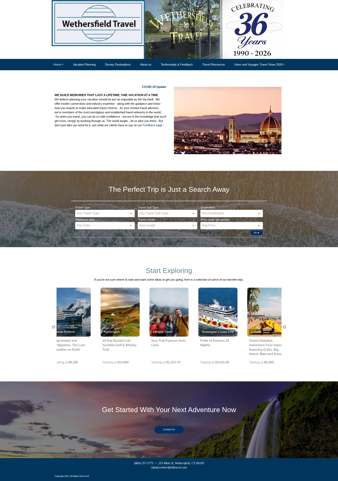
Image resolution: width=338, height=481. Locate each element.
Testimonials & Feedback (177, 64)
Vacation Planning (84, 64)
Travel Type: (83, 207)
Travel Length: (147, 219)
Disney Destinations (118, 64)
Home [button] (57, 64)
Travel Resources (213, 64)
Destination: (208, 207)
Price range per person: (215, 219)
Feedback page (152, 125)
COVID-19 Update (154, 86)
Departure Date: (85, 219)
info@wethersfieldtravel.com (169, 467)
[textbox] (105, 213)
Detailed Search (211, 232)
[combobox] (105, 213)
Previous (54, 327)
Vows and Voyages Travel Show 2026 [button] (258, 64)
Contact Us (169, 429)
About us (145, 64)
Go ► (257, 232)
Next (284, 327)
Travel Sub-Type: (148, 207)
